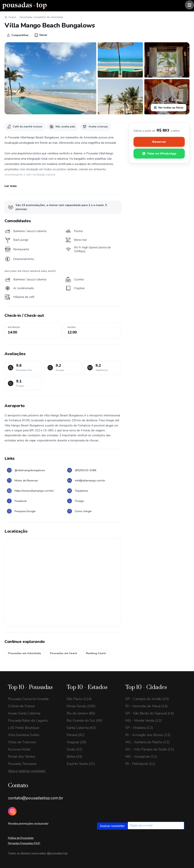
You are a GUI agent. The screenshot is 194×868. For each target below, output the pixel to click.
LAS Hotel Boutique (23, 728)
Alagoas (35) (76, 742)
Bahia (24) (74, 756)
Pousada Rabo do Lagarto (28, 720)
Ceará (12, 17)
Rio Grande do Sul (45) (84, 720)
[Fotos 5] (166, 96)
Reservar (159, 142)
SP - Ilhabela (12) (139, 728)
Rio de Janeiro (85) (81, 713)
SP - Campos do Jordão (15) (147, 699)
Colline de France (21, 706)
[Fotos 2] (120, 60)
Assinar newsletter (112, 826)
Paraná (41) (75, 735)
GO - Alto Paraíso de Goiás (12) (149, 749)
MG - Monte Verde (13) (143, 720)
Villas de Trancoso (22, 742)
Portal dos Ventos (21, 756)
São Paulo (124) (79, 699)
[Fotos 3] (166, 60)
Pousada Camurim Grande (28, 699)
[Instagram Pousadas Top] (12, 811)
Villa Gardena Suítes (23, 735)
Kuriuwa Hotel (19, 749)
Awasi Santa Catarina (24, 713)
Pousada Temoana (22, 764)
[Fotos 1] (50, 78)
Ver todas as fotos (170, 107)
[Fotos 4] (120, 96)
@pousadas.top (57, 853)
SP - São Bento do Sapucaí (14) (149, 713)
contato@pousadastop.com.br (35, 798)
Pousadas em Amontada (24, 653)
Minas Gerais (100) (81, 706)
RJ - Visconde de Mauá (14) (146, 706)
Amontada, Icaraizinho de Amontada (41, 17)
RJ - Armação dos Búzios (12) (148, 735)
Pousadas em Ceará (63, 653)
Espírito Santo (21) (81, 764)
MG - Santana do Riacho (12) (147, 742)
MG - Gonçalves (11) (141, 756)
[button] (41, 35)
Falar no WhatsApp (161, 153)
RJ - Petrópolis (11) (140, 764)
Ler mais (11, 186)
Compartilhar (20, 35)
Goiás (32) (74, 749)
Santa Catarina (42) (81, 728)
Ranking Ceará (96, 653)
